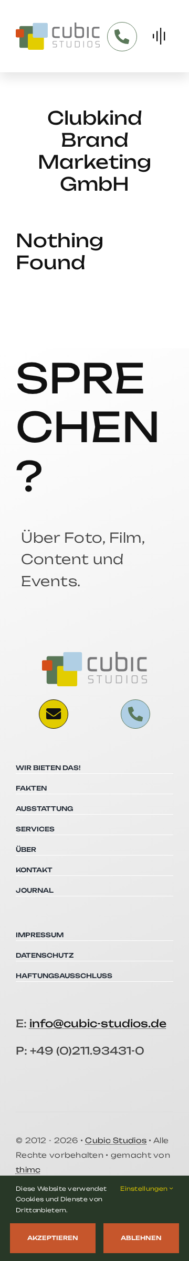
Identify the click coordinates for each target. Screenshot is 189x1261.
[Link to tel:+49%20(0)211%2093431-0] (121, 36)
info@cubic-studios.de (97, 1023)
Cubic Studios (115, 1140)
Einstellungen (144, 1188)
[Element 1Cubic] (58, 26)
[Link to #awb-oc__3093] (53, 714)
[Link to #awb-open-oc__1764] (159, 36)
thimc (28, 1169)
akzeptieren (52, 1238)
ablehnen (141, 1238)
